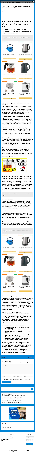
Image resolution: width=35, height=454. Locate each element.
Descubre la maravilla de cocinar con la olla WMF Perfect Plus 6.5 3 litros (12, 402)
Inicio (10, 436)
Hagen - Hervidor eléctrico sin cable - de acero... (25, 74)
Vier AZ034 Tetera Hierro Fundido (8, 54)
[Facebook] (26, 450)
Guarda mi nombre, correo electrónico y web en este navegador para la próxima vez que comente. (16, 379)
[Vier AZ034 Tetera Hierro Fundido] (9, 48)
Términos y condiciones (13, 441)
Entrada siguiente (31, 357)
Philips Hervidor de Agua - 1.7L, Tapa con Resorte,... (25, 54)
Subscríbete (29, 444)
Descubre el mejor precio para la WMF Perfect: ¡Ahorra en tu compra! (12, 397)
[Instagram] (28, 450)
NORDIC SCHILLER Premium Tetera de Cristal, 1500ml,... (9, 74)
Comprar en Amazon (10, 58)
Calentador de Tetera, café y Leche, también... (8, 94)
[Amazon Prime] (15, 56)
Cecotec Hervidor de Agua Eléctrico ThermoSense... (24, 94)
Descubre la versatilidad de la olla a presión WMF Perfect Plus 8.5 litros (12, 400)
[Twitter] (27, 450)
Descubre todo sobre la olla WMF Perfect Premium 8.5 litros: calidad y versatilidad (13, 395)
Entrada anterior (3, 357)
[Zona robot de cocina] (4, 1)
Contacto (11, 437)
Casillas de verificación (29, 439)
